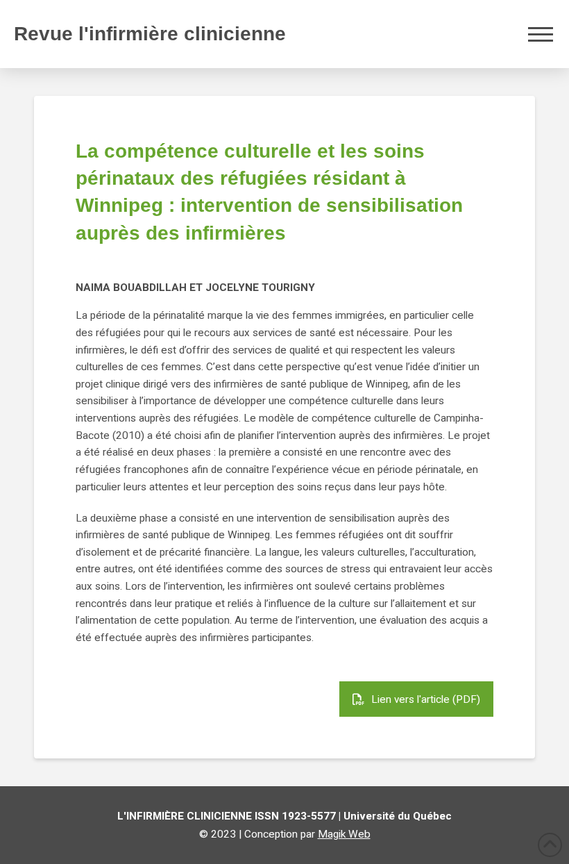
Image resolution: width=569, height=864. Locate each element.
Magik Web (344, 834)
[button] (540, 34)
